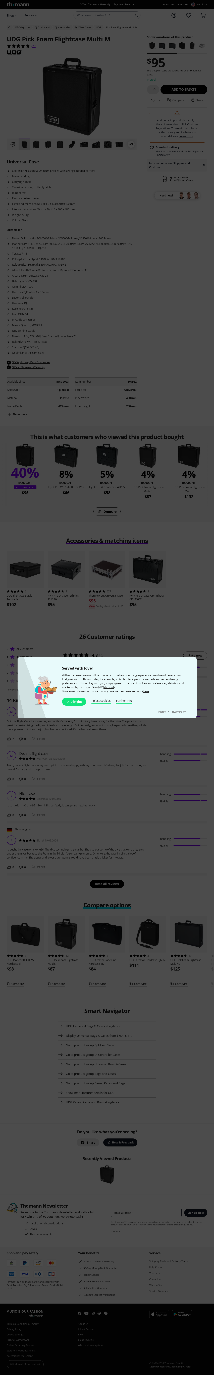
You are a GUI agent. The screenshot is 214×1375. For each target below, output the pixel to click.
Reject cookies (101, 701)
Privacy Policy (178, 711)
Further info (124, 701)
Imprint (162, 711)
